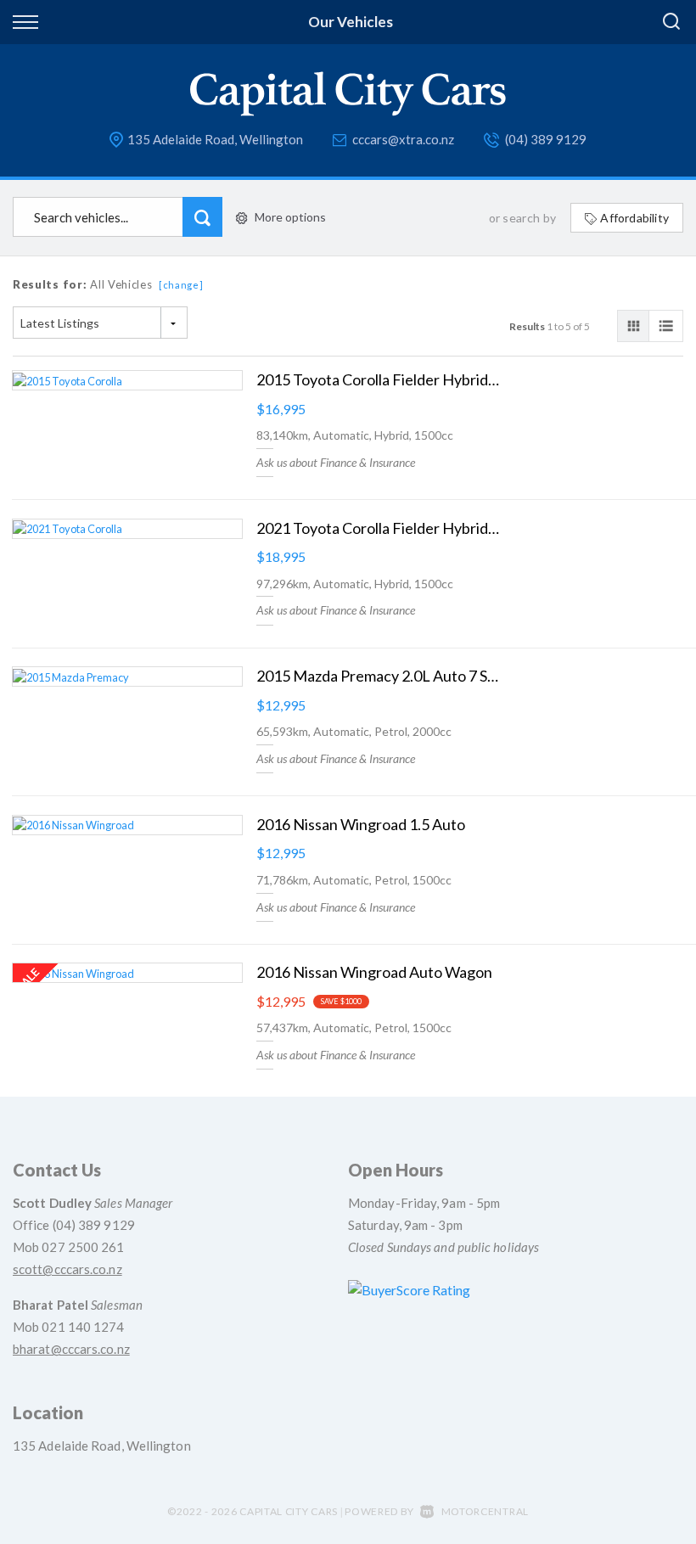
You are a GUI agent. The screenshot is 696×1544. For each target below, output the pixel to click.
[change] (181, 284)
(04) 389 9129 (546, 139)
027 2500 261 (83, 1247)
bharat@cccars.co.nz (71, 1348)
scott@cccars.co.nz (67, 1269)
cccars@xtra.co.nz (403, 139)
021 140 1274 (83, 1326)
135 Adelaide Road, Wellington (215, 139)
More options (290, 217)
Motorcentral (485, 1511)
